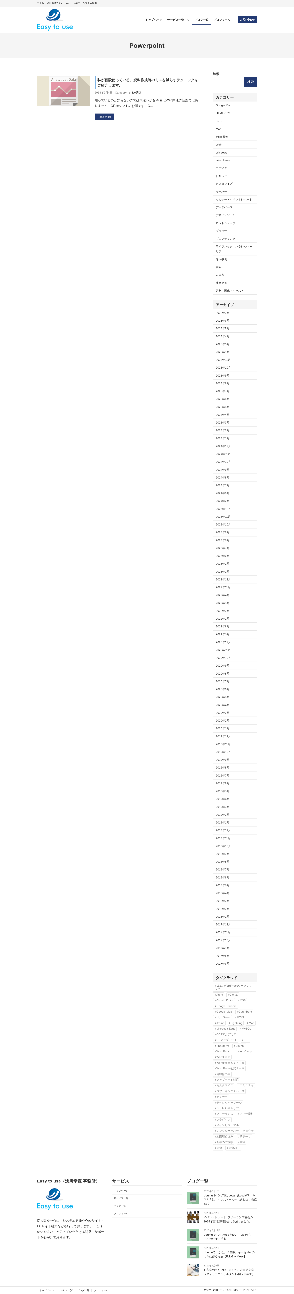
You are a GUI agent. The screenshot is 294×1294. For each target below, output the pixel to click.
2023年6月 (222, 555)
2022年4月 (222, 595)
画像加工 (234, 1147)
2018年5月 (222, 885)
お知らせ (221, 175)
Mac (218, 129)
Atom (219, 994)
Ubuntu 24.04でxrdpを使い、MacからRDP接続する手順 (227, 1236)
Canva (233, 994)
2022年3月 (222, 603)
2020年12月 (223, 642)
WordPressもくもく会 (230, 1062)
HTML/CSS (223, 113)
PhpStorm (222, 1045)
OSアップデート (226, 1040)
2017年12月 (223, 924)
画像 (219, 1147)
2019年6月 (222, 783)
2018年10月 (223, 846)
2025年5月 (222, 407)
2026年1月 (222, 352)
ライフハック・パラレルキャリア (234, 249)
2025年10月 (223, 367)
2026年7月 (222, 312)
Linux (219, 121)
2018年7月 (222, 869)
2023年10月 (223, 524)
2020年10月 (223, 657)
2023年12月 (223, 508)
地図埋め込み (224, 1136)
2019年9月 (222, 759)
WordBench (223, 1051)
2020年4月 (222, 705)
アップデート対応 (227, 1079)
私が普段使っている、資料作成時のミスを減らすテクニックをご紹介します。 (147, 83)
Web (219, 144)
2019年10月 (223, 752)
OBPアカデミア (226, 1034)
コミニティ (247, 1085)
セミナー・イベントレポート (234, 199)
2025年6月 (222, 399)
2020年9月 (222, 665)
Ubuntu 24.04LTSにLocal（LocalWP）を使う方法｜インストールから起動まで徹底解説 (230, 1199)
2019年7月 (222, 775)
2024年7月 (222, 485)
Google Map (223, 105)
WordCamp (245, 1051)
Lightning (236, 1023)
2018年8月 (222, 861)
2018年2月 (222, 908)
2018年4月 (222, 893)
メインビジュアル (227, 1125)
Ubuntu (240, 1045)
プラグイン (223, 1119)
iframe (220, 1023)
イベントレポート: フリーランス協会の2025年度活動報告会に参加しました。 (228, 1219)
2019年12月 (223, 736)
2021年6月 (222, 626)
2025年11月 (223, 359)
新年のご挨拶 (224, 1142)
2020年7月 (222, 681)
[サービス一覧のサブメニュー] (188, 20)
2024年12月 (223, 446)
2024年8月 (222, 477)
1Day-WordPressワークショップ (233, 987)
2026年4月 (222, 336)
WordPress (223, 160)
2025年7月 (222, 391)
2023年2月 (222, 563)
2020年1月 (222, 728)
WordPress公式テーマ (230, 1068)
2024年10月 (223, 461)
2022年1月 (222, 618)
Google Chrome (226, 1006)
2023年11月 (223, 516)
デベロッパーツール (229, 1102)
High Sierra (223, 1017)
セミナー (222, 1096)
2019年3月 (222, 807)
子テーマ (245, 1136)
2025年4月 (222, 414)
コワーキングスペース (230, 1091)
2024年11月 (223, 454)
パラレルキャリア (227, 1108)
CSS (243, 1000)
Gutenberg (245, 1011)
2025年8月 (222, 383)
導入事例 (221, 259)
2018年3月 (222, 900)
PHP (246, 1040)
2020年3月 (222, 712)
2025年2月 (222, 430)
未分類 (220, 274)
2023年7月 (222, 548)
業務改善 (221, 282)
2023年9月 (222, 532)
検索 (216, 74)
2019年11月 (223, 744)
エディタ (221, 168)
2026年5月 (222, 328)
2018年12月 (223, 830)
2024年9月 (222, 469)
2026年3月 (222, 344)
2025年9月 (222, 375)
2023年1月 (222, 571)
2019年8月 (222, 767)
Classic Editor (225, 1000)
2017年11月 (223, 932)
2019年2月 (222, 814)
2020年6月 (222, 689)
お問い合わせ (247, 19)
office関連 (135, 92)
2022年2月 (222, 610)
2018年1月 (222, 916)
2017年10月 (223, 940)
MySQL (246, 1028)
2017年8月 (222, 955)
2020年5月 (222, 697)
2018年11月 (223, 838)
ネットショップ (225, 223)
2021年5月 (222, 634)
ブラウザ (221, 230)
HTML (241, 1017)
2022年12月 (223, 579)
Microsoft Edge (225, 1028)
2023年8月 (222, 540)
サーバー (221, 191)
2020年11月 (223, 650)
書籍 (218, 267)
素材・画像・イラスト (230, 290)
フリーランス (224, 1113)
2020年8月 (222, 673)
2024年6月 (222, 493)
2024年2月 (222, 500)
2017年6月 (222, 963)
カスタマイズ (224, 183)
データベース (224, 207)
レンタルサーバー (227, 1130)
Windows (221, 152)
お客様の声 (223, 1074)
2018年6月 (222, 877)
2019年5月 (222, 791)
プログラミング (225, 238)
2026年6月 (222, 320)
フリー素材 (247, 1113)
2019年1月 (222, 822)
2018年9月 (222, 853)
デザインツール (225, 215)
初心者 (249, 1130)
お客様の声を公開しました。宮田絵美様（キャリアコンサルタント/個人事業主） (229, 1272)
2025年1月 (222, 438)
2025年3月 (222, 422)
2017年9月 (222, 948)
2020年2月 (222, 720)
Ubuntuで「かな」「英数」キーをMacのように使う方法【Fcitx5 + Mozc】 (229, 1254)
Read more (104, 116)
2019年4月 (222, 799)
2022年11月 (223, 587)
